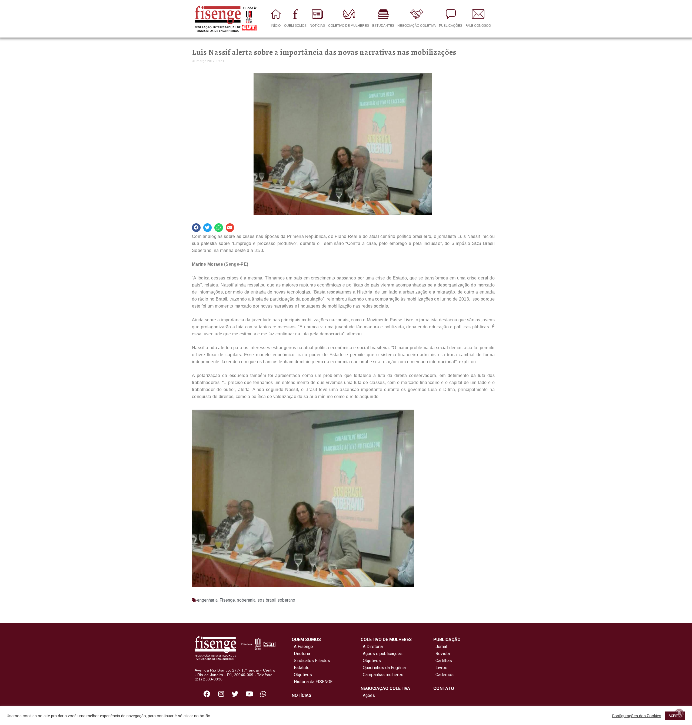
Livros (441, 667)
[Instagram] (221, 693)
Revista (442, 653)
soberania (246, 600)
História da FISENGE (312, 681)
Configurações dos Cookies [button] (636, 715)
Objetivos (302, 674)
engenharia (207, 600)
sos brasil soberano (276, 600)
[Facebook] (207, 693)
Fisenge (227, 600)
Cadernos (444, 674)
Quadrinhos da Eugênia (383, 667)
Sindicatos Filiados (311, 660)
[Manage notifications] (679, 713)
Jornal (441, 646)
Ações (368, 695)
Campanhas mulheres (382, 674)
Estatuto (301, 667)
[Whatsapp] (263, 693)
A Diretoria (372, 646)
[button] (196, 227)
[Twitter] (235, 693)
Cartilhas (443, 660)
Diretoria (301, 653)
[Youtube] (249, 693)
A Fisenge (302, 646)
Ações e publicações (381, 653)
